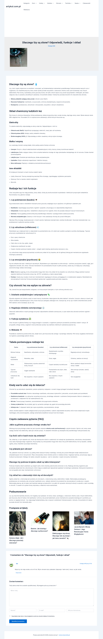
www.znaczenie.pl (64, 635)
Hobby (41, 3)
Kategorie (26, 3)
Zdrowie (58, 3)
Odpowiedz (18, 572)
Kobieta (49, 3)
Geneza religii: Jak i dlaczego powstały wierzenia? (16, 540)
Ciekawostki (86, 3)
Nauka (77, 3)
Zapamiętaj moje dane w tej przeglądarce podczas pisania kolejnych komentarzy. (33, 616)
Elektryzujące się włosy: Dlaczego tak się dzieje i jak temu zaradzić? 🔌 (61, 535)
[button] (36, 3)
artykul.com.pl (13, 6)
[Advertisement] (51, 25)
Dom (33, 3)
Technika (68, 3)
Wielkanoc (27, 9)
